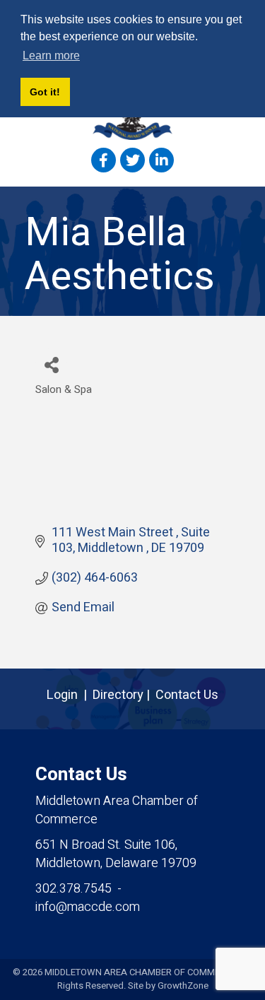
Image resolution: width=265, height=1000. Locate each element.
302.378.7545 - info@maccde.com (87, 898)
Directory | (124, 695)
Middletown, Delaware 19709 (115, 854)
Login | (70, 695)
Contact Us (186, 695)
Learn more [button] (51, 55)
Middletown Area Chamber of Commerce (116, 810)
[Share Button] (51, 364)
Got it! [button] (45, 92)
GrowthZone (183, 985)
